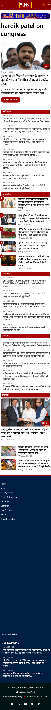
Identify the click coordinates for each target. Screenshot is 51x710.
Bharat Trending (8, 519)
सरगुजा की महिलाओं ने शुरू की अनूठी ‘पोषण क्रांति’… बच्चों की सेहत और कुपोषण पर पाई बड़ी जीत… (33, 450)
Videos (4, 515)
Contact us (5, 506)
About (3, 488)
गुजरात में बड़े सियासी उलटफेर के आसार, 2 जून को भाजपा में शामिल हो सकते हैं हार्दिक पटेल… (24, 80)
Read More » (10, 99)
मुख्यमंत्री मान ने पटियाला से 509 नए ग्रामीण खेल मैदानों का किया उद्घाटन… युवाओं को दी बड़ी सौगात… (33, 246)
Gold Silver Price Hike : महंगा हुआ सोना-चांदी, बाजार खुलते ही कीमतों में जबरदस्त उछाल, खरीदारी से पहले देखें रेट (34, 464)
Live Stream (6, 510)
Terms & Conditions (10, 497)
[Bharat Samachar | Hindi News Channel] (25, 5)
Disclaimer (5, 501)
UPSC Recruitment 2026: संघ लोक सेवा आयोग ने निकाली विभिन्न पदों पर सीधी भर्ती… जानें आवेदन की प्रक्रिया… (34, 232)
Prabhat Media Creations (37, 696)
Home (3, 484)
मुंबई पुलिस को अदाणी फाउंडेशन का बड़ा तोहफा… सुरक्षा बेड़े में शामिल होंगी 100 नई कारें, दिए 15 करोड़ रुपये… (33, 218)
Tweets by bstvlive (9, 634)
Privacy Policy (7, 493)
